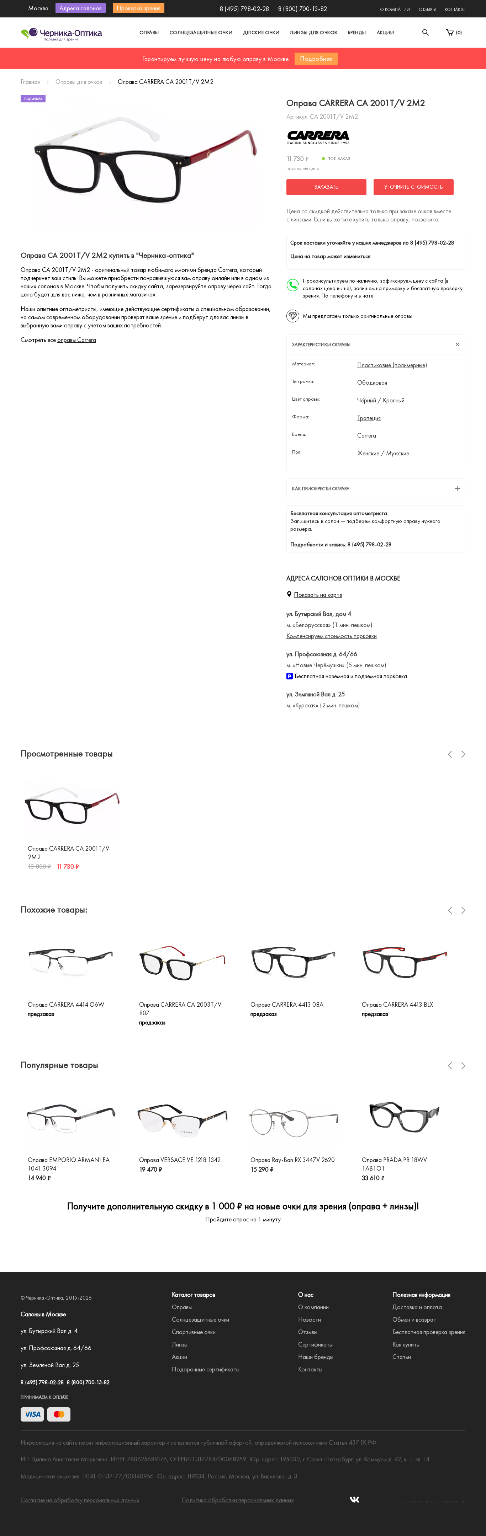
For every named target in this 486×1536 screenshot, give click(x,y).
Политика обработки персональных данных (237, 1500)
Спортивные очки (194, 1332)
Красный (394, 400)
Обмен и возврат (414, 1319)
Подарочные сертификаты (205, 1369)
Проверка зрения (138, 8)
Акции (385, 32)
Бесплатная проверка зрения (428, 1332)
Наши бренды (315, 1357)
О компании (395, 9)
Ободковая (372, 382)
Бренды (357, 32)
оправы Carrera (76, 340)
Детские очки (261, 32)
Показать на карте (318, 594)
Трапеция (369, 418)
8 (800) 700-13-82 (302, 9)
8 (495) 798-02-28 (244, 9)
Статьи (401, 1357)
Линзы (179, 1344)
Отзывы (427, 9)
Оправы (149, 32)
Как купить (405, 1344)
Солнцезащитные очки (201, 32)
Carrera (366, 435)
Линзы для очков (313, 32)
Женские (368, 453)
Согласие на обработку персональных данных (80, 1500)
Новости (309, 1319)
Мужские (397, 453)
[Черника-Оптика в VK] (354, 1502)
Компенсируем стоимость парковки (331, 636)
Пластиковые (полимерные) (392, 365)
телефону (341, 295)
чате (368, 295)
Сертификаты (315, 1344)
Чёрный (366, 400)
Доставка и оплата (417, 1307)
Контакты (455, 9)
